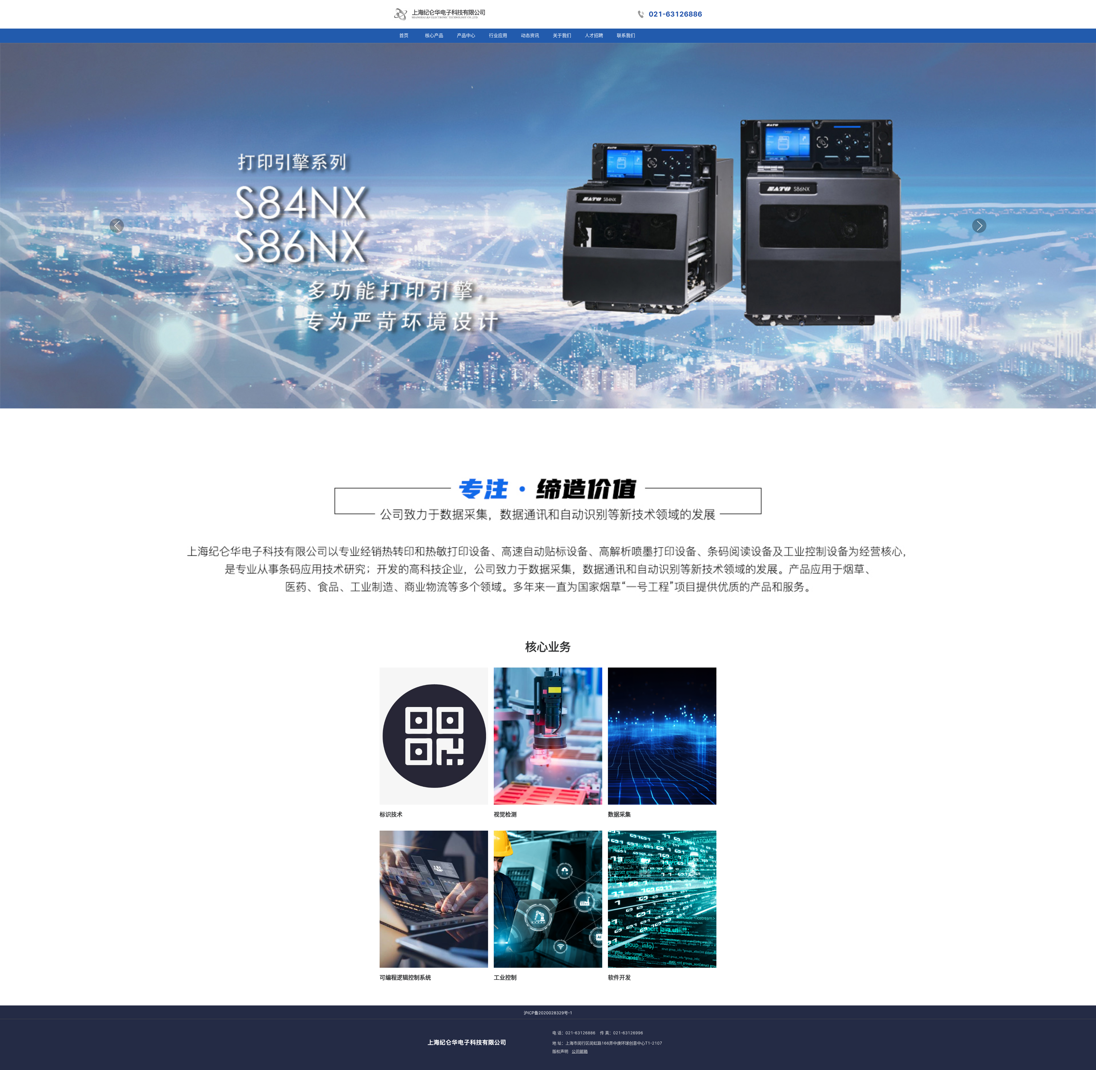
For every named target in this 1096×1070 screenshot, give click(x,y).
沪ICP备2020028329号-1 (548, 1012)
